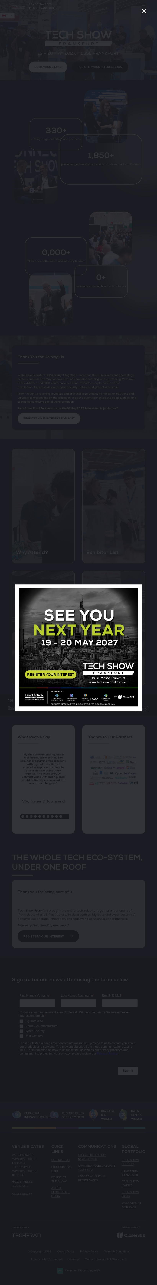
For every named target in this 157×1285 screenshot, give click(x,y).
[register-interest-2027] (78, 705)
